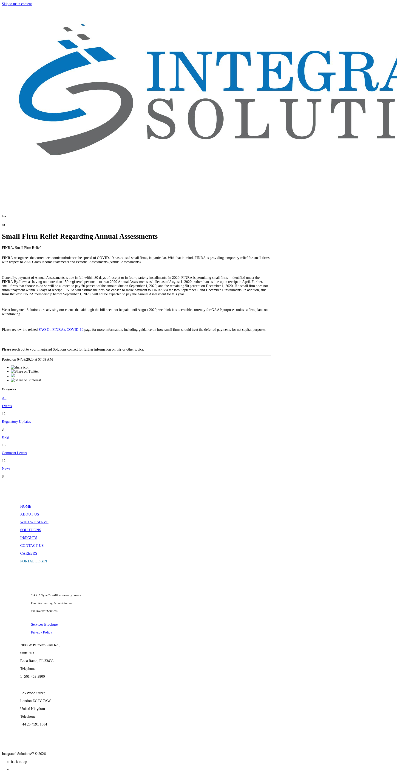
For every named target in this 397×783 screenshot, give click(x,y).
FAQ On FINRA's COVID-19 (61, 329)
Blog (5, 437)
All (4, 398)
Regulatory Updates (16, 421)
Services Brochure (44, 624)
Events (7, 406)
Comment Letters (14, 453)
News (6, 468)
